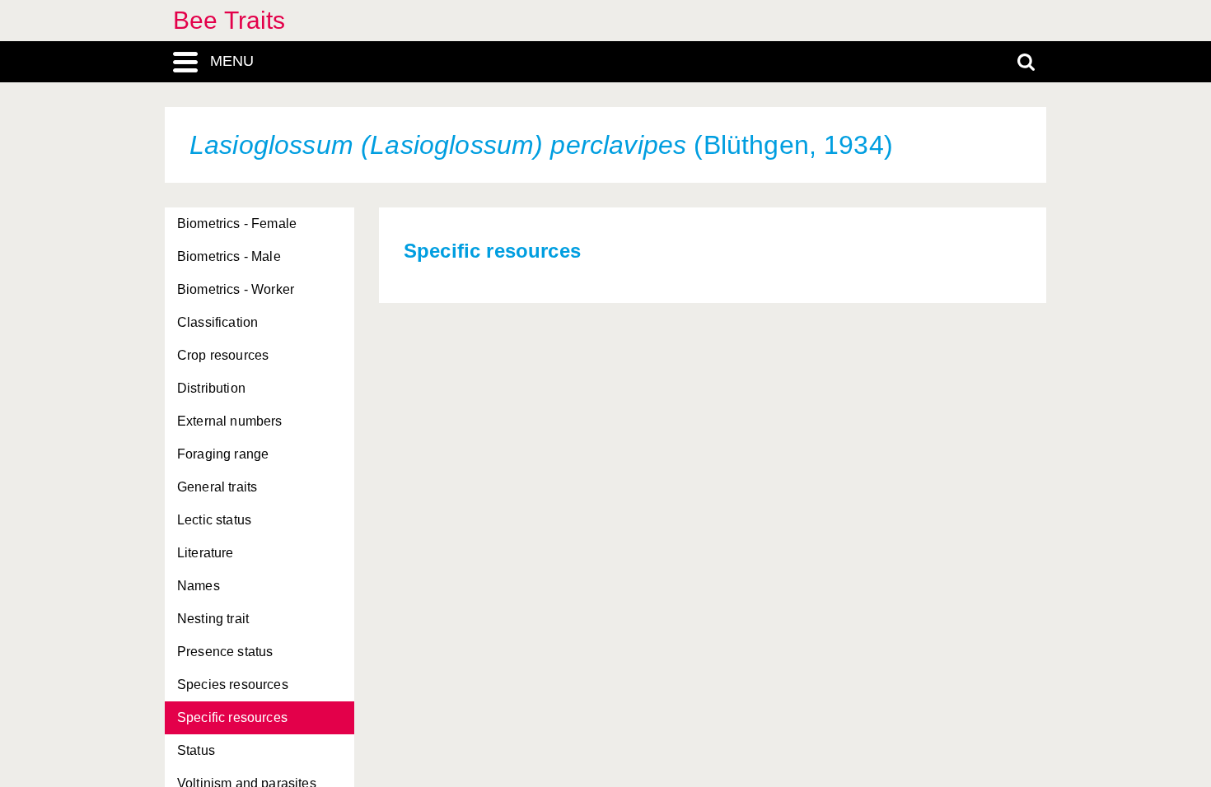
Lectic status (214, 520)
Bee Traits (229, 20)
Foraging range (223, 454)
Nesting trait (213, 619)
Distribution (211, 388)
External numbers (230, 421)
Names (198, 586)
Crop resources (223, 355)
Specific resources (232, 717)
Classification (217, 322)
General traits (217, 487)
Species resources (232, 685)
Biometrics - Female (237, 224)
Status (196, 750)
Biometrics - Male (229, 256)
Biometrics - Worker (235, 289)
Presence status (225, 652)
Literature (205, 553)
